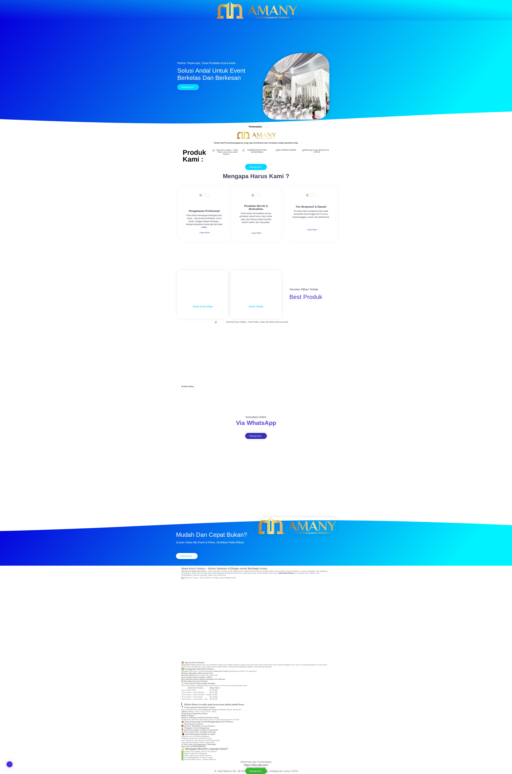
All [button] (182, 386)
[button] (10, 764)
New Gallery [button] (189, 386)
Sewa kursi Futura (221, 671)
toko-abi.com (186, 571)
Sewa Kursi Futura (199, 571)
